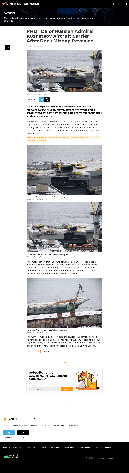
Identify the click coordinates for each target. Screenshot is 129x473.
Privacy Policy (68, 447)
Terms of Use (29, 447)
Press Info (17, 447)
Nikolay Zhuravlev (41, 94)
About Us (6, 447)
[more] (7, 47)
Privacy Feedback (84, 447)
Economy (35, 426)
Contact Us (42, 447)
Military (46, 426)
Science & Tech (58, 426)
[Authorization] (112, 3)
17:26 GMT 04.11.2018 (35, 46)
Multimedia (73, 426)
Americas (15, 426)
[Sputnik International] (12, 6)
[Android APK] (10, 456)
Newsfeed (45, 351)
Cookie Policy (55, 447)
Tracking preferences (102, 447)
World (30, 351)
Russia (37, 351)
